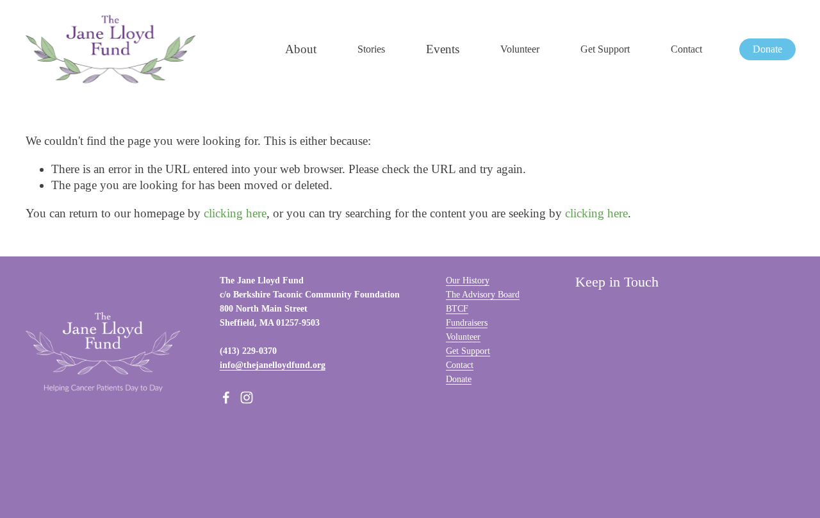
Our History (467, 280)
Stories (371, 49)
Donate (767, 49)
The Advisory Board (483, 294)
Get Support (605, 49)
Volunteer (519, 49)
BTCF (457, 308)
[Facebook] (226, 397)
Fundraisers (467, 322)
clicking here (235, 213)
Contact (686, 49)
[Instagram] (246, 397)
